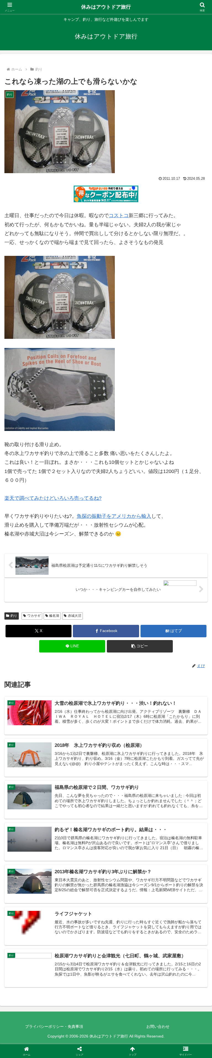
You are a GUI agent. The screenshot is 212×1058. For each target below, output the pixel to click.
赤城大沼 (74, 616)
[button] (140, 646)
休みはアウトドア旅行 (106, 7)
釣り (13, 616)
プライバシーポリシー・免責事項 (54, 1026)
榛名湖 (54, 616)
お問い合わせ (157, 1026)
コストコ (119, 215)
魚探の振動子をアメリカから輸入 (114, 516)
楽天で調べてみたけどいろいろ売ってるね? (53, 498)
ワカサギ (34, 616)
